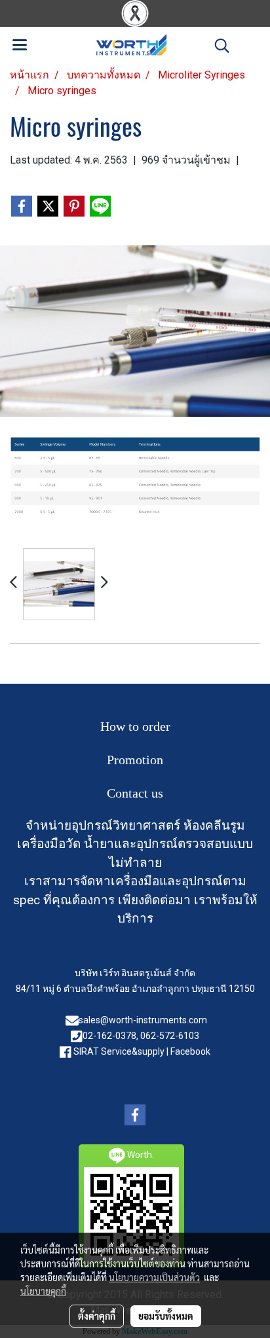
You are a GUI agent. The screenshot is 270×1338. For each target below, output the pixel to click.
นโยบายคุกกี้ (43, 1291)
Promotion (135, 759)
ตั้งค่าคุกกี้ (96, 1316)
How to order (135, 726)
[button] (217, 46)
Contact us (135, 793)
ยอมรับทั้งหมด (165, 1316)
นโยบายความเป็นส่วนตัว (154, 1277)
